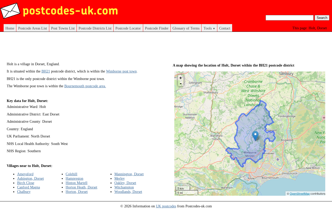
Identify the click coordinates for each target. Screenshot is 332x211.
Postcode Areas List (32, 28)
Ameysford (25, 174)
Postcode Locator (128, 28)
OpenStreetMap (300, 193)
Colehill (71, 174)
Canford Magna (28, 187)
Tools (209, 28)
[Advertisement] (101, 48)
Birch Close (25, 183)
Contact (224, 28)
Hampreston (74, 178)
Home (9, 28)
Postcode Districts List (95, 28)
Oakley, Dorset (125, 183)
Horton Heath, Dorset (81, 187)
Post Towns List (63, 28)
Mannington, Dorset (129, 174)
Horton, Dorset (77, 192)
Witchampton (124, 187)
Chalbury (24, 192)
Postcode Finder (157, 28)
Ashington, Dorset (30, 178)
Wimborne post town (121, 71)
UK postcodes (166, 206)
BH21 (46, 71)
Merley (119, 178)
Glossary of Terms (185, 28)
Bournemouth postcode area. (85, 86)
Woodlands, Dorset (128, 192)
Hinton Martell (76, 183)
